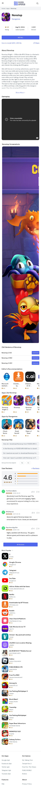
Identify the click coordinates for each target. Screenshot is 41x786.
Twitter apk (5, 767)
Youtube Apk (6, 774)
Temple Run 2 (26, 763)
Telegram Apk (6, 770)
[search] (37, 3)
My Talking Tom (27, 760)
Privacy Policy (27, 784)
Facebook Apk (7, 763)
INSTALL (20, 37)
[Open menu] (3, 3)
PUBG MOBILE (27, 770)
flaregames (16, 19)
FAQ (3, 784)
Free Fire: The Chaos (29, 767)
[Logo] (19, 3)
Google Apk (6, 760)
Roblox (24, 774)
